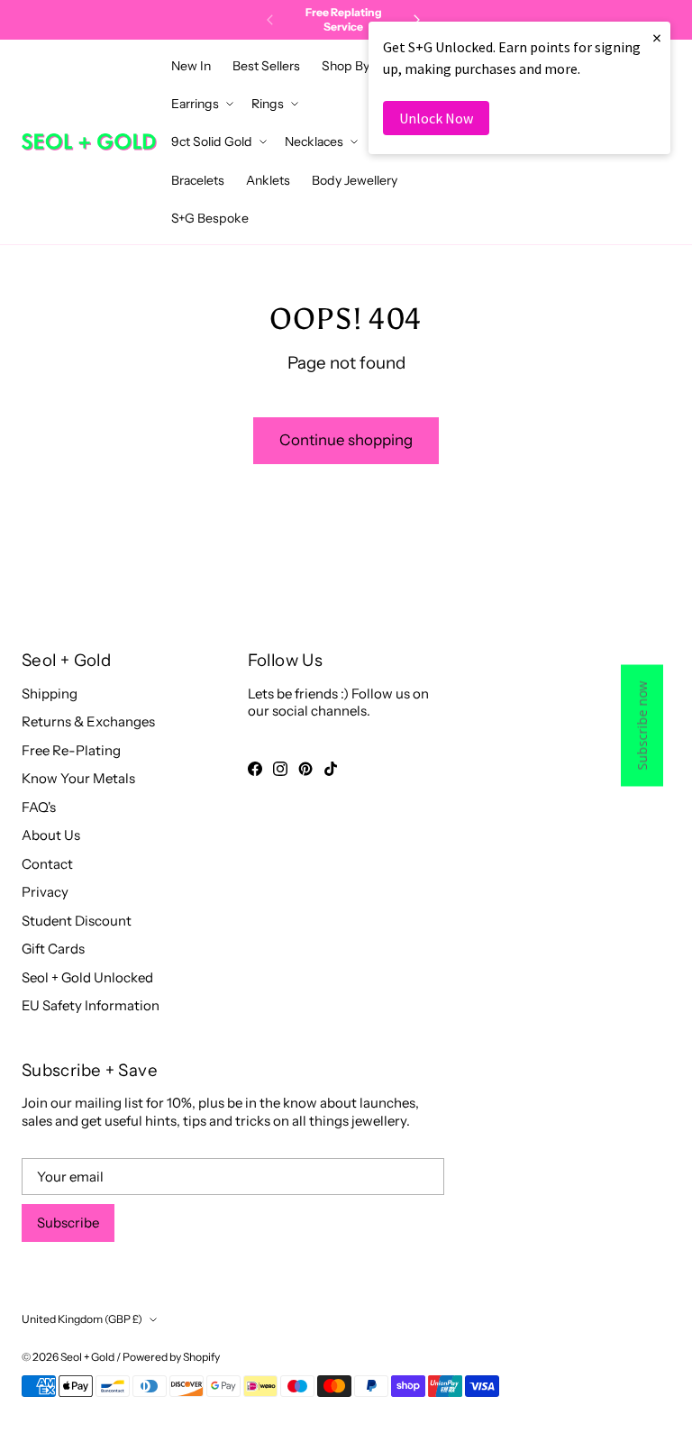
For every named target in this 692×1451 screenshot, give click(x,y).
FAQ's (39, 807)
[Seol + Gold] (89, 142)
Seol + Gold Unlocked (87, 977)
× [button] (656, 37)
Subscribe (68, 1222)
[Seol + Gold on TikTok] (330, 768)
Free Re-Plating (71, 750)
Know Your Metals (78, 778)
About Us (51, 835)
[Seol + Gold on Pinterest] (305, 768)
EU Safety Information (90, 1005)
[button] (351, 66)
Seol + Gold (87, 1357)
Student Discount (77, 920)
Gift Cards (53, 948)
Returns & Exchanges (88, 721)
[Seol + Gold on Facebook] (255, 768)
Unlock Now (436, 118)
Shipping (49, 693)
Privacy (45, 891)
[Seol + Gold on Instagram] (280, 768)
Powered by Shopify (171, 1357)
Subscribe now (642, 726)
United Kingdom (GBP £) (82, 1319)
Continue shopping (346, 440)
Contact (47, 863)
